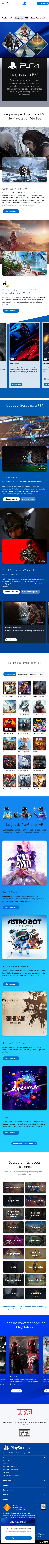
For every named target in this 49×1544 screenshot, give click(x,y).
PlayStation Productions (10, 1469)
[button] (24, 169)
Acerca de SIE (7, 1461)
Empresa (6, 1472)
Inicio (4, 1453)
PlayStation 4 (7, 18)
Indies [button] (41, 674)
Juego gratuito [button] (22, 674)
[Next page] (46, 18)
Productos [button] (7, 1480)
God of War (16, 195)
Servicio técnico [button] (9, 1490)
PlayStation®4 (13, 1453)
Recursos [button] (6, 1495)
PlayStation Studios (9, 1467)
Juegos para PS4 (21, 18)
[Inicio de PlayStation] (24, 3)
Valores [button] (6, 1485)
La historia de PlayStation (11, 1475)
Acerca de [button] (7, 1458)
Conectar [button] (6, 1499)
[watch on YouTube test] (41, 179)
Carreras (5, 1464)
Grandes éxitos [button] (10, 674)
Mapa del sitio (41, 1535)
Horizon (5, 304)
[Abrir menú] (2, 3)
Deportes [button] (33, 674)
